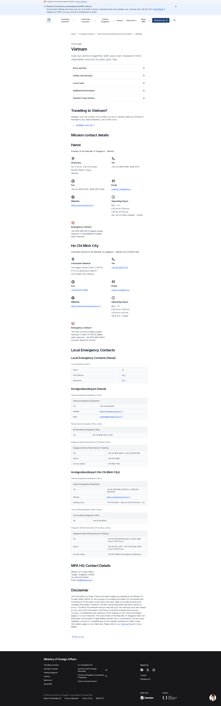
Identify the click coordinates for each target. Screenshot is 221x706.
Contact (143, 675)
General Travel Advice (84, 98)
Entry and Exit (79, 68)
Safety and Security (82, 75)
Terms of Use (87, 698)
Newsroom (48, 680)
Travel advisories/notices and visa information (114, 34)
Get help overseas (51, 669)
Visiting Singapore (51, 673)
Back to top (79, 637)
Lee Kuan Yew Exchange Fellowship (87, 670)
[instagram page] (153, 670)
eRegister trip (159, 20)
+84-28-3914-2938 (79, 290)
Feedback (144, 679)
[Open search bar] (174, 20)
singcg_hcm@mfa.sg (120, 290)
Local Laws (78, 83)
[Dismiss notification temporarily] (176, 6)
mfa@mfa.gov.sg (84, 580)
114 (123, 375)
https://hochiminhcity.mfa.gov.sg (85, 306)
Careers (47, 676)
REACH (98, 698)
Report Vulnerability (51, 698)
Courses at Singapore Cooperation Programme (91, 676)
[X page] (147, 670)
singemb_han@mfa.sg (120, 189)
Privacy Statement (71, 698)
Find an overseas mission (87, 681)
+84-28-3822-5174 (119, 267)
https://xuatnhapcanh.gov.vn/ (118, 497)
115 (123, 380)
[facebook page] (141, 670)
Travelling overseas (86, 34)
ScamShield (158, 9)
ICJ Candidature (84, 665)
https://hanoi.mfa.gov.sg (81, 205)
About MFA (48, 684)
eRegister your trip (84, 125)
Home (73, 34)
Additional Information (84, 90)
